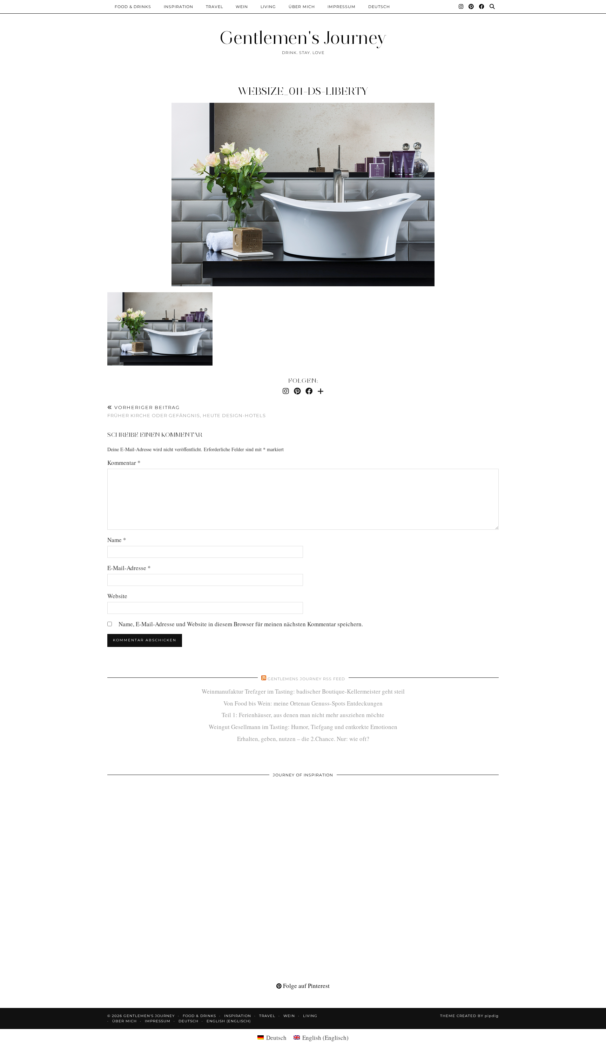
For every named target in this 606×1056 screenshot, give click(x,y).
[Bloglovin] (320, 391)
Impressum (342, 6)
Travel (214, 6)
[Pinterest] (471, 6)
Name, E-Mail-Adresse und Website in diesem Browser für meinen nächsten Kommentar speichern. (241, 624)
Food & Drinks (133, 6)
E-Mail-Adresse (129, 568)
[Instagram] (461, 6)
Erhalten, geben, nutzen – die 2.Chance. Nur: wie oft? (303, 739)
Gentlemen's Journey (303, 37)
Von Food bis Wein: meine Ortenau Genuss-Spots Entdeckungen (303, 703)
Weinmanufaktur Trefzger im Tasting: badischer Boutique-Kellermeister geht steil (303, 691)
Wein (242, 6)
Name (116, 540)
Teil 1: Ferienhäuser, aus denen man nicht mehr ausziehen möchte (303, 715)
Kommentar (124, 463)
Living (268, 6)
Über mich (302, 6)
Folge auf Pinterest (306, 986)
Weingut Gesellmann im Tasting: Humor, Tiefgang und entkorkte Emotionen (303, 727)
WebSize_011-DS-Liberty (303, 91)
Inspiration (178, 6)
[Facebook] (482, 6)
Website (117, 596)
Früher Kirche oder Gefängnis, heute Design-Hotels (186, 411)
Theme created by (469, 1016)
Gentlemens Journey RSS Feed (306, 678)
